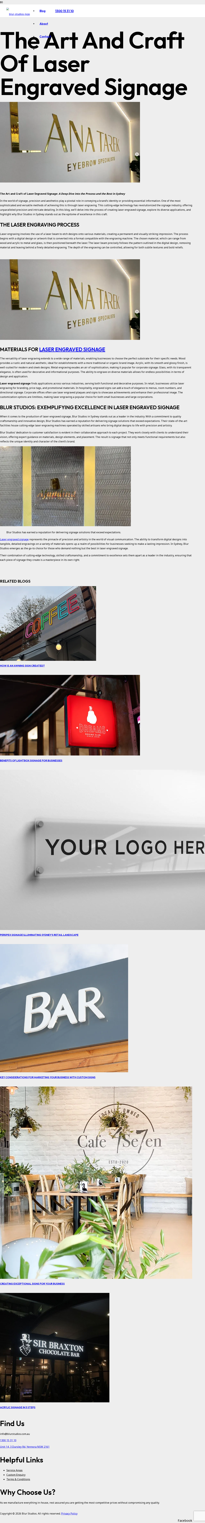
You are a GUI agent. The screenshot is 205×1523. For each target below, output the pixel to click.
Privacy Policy (69, 1513)
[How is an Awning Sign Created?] (48, 660)
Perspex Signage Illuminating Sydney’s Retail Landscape (39, 934)
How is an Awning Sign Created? (22, 665)
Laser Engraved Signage (72, 349)
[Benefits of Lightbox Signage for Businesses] (70, 754)
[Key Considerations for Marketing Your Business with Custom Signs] (64, 1071)
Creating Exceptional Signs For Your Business (32, 1283)
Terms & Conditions (18, 1479)
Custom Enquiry (15, 1475)
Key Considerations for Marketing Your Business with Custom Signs (47, 1077)
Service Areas (14, 1470)
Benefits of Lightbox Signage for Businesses (31, 760)
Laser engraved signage (14, 539)
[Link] (18, 14)
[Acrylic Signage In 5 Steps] (54, 1401)
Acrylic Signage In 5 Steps (17, 1407)
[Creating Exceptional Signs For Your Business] (96, 1278)
